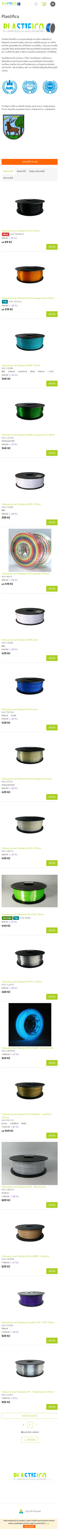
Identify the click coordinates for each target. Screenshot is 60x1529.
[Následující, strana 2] (30, 1425)
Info (47, 1523)
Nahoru (31, 1439)
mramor (5, 1193)
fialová (41, 371)
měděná (14, 1123)
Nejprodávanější (37, 171)
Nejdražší (21, 171)
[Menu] (53, 4)
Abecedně (8, 178)
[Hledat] (36, 4)
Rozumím (29, 1526)
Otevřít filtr (30, 161)
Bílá (3, 371)
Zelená (11, 371)
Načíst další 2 (30, 1415)
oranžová (22, 371)
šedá (13, 715)
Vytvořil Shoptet (33, 1511)
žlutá (32, 371)
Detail (52, 246)
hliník (23, 1123)
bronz (4, 1123)
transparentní (8, 441)
